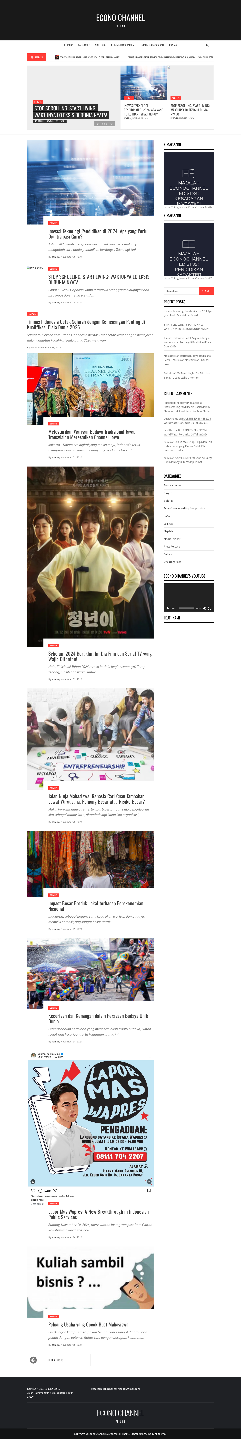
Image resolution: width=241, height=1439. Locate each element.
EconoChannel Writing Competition (184, 508)
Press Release (172, 546)
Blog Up (168, 493)
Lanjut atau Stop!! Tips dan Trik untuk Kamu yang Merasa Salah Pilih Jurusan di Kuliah (188, 446)
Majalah (168, 531)
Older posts (55, 1360)
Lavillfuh (169, 430)
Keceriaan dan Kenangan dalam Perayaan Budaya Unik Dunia (98, 1018)
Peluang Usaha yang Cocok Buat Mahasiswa (88, 1324)
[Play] (168, 608)
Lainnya (168, 523)
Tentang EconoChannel (151, 45)
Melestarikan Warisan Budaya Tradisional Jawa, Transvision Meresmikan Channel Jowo (91, 434)
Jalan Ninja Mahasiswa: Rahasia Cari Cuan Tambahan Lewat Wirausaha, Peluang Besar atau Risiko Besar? (96, 798)
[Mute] (204, 608)
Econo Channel (120, 17)
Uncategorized (172, 562)
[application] (189, 597)
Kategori (83, 45)
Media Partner (172, 539)
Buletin (168, 501)
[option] (73, 98)
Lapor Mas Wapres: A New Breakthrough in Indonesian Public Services (98, 1214)
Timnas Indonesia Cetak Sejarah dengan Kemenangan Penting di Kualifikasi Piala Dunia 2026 (121, 57)
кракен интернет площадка (181, 403)
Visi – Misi (100, 45)
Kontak (173, 45)
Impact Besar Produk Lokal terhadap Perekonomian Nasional (95, 905)
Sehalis (38, 95)
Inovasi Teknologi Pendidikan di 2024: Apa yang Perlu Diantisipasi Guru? (143, 109)
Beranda (68, 45)
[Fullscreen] (209, 608)
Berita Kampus (172, 485)
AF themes (161, 1433)
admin (41, 121)
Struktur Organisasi (122, 45)
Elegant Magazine (141, 1433)
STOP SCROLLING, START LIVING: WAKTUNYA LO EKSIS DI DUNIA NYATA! (190, 109)
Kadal (167, 516)
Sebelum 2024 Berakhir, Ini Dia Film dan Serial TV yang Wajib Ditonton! (100, 656)
